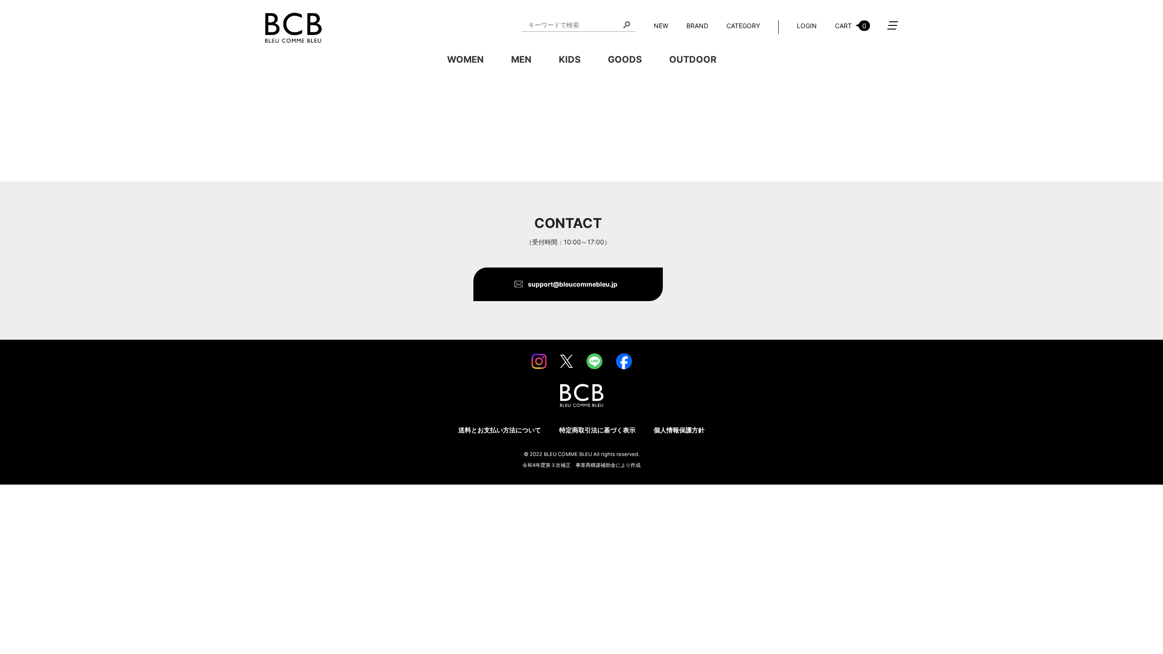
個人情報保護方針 (679, 430)
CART (850, 26)
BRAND (697, 26)
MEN (521, 59)
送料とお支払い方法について (499, 430)
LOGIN (807, 26)
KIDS (570, 59)
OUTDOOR (692, 59)
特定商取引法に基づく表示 (597, 430)
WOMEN (465, 59)
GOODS (625, 59)
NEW (661, 26)
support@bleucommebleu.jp (572, 284)
